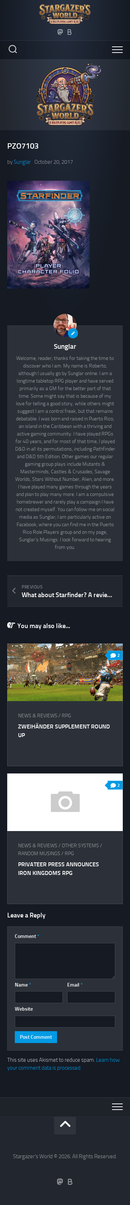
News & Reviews (37, 716)
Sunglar (22, 162)
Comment (27, 936)
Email (75, 985)
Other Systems (80, 846)
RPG (66, 716)
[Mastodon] (60, 32)
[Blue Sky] (69, 32)
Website (24, 1009)
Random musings (39, 853)
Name (23, 985)
